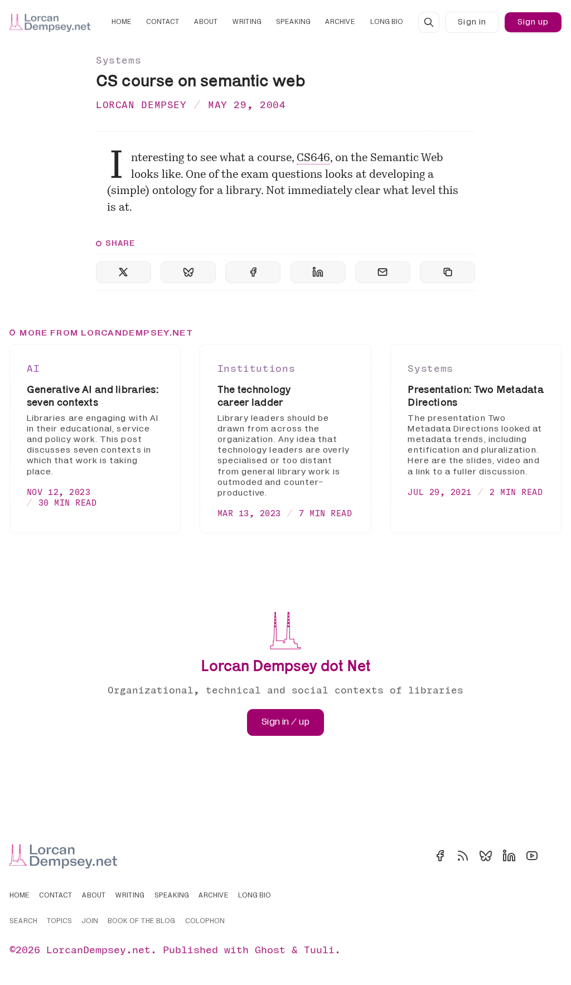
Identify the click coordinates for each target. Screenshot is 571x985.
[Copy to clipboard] (447, 272)
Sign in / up (285, 722)
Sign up (533, 22)
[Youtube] (532, 855)
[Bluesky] (485, 855)
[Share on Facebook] (252, 272)
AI (33, 368)
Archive (340, 22)
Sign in (472, 22)
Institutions (256, 368)
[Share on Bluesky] (188, 272)
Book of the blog (141, 921)
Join (89, 921)
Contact (163, 22)
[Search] (429, 22)
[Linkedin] (509, 855)
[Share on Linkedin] (318, 272)
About (206, 22)
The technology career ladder (254, 395)
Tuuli (319, 949)
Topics (59, 921)
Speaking (293, 22)
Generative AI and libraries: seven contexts (92, 395)
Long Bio (386, 22)
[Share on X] (123, 272)
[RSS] (463, 855)
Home (122, 22)
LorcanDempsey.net (98, 949)
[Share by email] (382, 272)
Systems (118, 60)
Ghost (270, 949)
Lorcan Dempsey (141, 104)
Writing (247, 22)
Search (23, 921)
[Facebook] (440, 855)
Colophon (205, 921)
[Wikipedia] (555, 855)
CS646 (313, 158)
